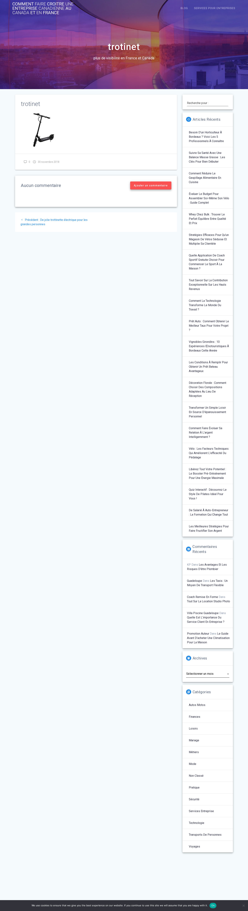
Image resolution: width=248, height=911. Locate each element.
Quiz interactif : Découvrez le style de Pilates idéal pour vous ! (208, 494)
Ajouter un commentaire (151, 185)
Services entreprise (201, 811)
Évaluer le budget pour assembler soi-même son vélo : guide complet (209, 198)
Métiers (194, 752)
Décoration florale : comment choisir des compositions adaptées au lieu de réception (207, 389)
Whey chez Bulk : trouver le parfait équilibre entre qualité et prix (207, 219)
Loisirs (193, 728)
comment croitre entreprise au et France (43, 8)
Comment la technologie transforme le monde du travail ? (205, 305)
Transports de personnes (205, 834)
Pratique (194, 787)
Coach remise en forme (202, 597)
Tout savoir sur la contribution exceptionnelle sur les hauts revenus (208, 285)
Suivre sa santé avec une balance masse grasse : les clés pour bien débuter (207, 157)
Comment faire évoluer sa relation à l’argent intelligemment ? (205, 432)
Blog (184, 8)
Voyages (194, 846)
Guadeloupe (194, 581)
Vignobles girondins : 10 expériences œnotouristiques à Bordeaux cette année (209, 346)
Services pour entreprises (214, 8)
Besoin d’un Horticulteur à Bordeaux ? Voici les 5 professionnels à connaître (206, 137)
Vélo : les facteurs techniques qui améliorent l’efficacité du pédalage (209, 453)
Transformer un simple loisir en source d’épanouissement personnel (207, 412)
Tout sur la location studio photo (208, 601)
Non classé (196, 775)
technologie (196, 823)
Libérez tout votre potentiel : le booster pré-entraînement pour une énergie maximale (207, 473)
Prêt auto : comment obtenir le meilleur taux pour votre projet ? (209, 326)
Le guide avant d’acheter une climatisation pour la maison (208, 638)
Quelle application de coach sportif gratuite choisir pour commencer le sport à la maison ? (207, 262)
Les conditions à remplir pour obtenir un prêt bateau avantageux (208, 367)
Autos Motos (197, 705)
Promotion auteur (198, 633)
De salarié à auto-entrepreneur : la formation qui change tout (208, 512)
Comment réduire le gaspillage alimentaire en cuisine (205, 178)
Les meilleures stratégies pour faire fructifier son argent (209, 528)
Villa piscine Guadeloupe (203, 613)
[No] (243, 905)
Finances (194, 716)
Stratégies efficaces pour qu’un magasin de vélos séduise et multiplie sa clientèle (209, 239)
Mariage (194, 740)
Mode (192, 764)
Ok (213, 905)
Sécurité (194, 799)
